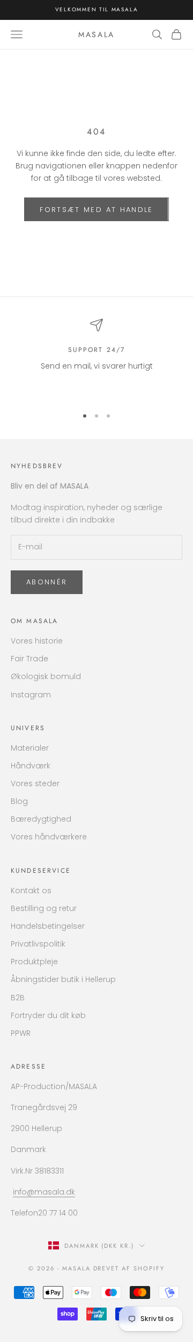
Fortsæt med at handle (96, 209)
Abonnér (46, 582)
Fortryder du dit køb (48, 1015)
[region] (96, 358)
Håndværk (30, 765)
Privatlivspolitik (38, 943)
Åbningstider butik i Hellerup (63, 979)
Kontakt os (31, 890)
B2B (18, 997)
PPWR (21, 1033)
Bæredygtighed (41, 819)
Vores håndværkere (49, 836)
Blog (19, 801)
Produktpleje (34, 961)
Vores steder (35, 783)
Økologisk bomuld (46, 676)
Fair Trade (29, 658)
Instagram (31, 694)
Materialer (30, 748)
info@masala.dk (44, 1191)
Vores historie (37, 640)
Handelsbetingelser (48, 926)
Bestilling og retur (44, 908)
